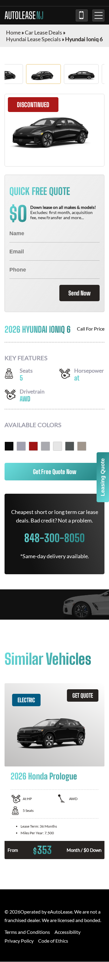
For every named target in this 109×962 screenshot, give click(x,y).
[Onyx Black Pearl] (9, 446)
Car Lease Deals (43, 32)
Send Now (79, 293)
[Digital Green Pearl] (69, 446)
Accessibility (67, 932)
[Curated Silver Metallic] (45, 446)
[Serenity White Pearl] (57, 446)
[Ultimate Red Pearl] (33, 446)
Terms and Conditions (27, 932)
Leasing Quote (103, 477)
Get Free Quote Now (54, 471)
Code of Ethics (53, 941)
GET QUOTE (82, 695)
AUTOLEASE (24, 15)
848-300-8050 (82, 15)
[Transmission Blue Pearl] (21, 446)
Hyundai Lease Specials (33, 39)
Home (13, 32)
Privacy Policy (19, 941)
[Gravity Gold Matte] (82, 446)
